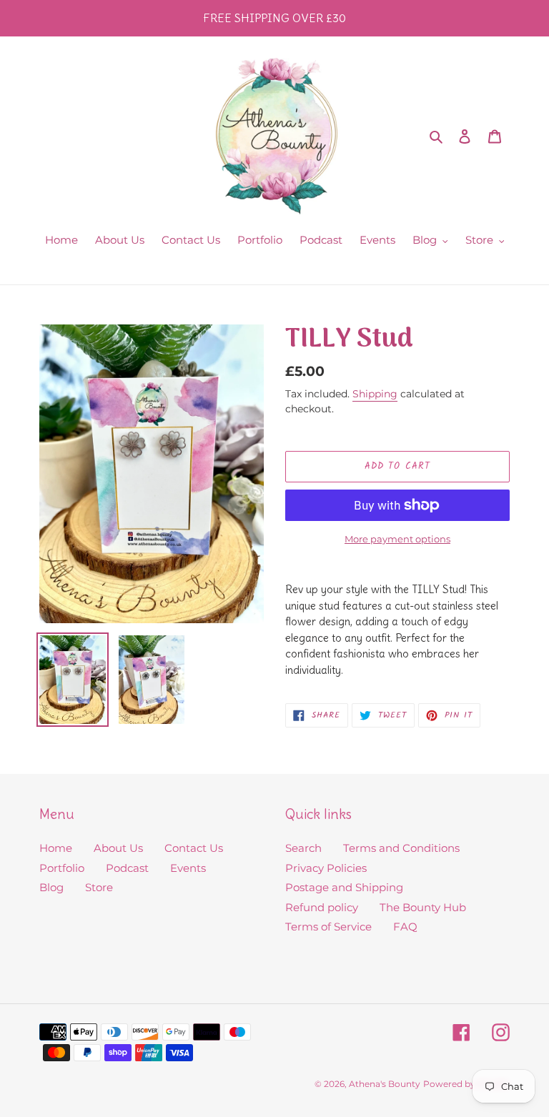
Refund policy (321, 907)
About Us (118, 848)
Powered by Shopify (466, 1083)
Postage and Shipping (344, 887)
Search (303, 848)
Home (55, 848)
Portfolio (61, 868)
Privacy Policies (326, 868)
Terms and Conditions (401, 848)
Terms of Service (328, 926)
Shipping (374, 393)
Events (188, 868)
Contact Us (193, 848)
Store (99, 887)
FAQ (405, 926)
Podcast (127, 868)
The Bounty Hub (423, 907)
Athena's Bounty (384, 1083)
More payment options (397, 539)
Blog (51, 887)
